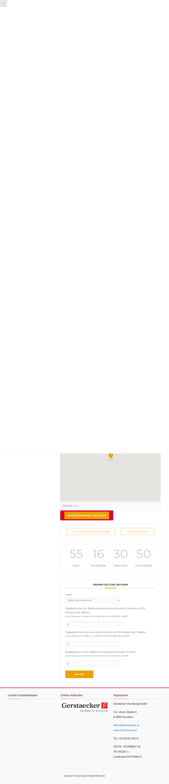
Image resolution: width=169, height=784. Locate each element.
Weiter (79, 674)
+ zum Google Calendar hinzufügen (91, 531)
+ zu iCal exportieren (138, 531)
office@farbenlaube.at (126, 725)
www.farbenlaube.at (125, 730)
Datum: (69, 594)
